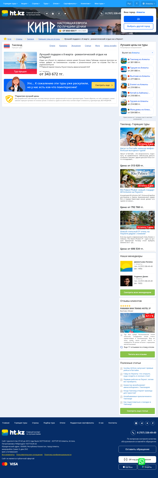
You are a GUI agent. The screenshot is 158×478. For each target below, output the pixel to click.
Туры (46, 3)
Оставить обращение (137, 449)
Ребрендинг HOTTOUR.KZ (26, 444)
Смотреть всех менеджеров (137, 292)
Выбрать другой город (138, 26)
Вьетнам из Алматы (140, 76)
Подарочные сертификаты (82, 423)
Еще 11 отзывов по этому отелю (139, 347)
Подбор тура (49, 423)
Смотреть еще (102, 85)
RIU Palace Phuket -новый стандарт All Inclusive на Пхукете (137, 191)
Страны (35, 3)
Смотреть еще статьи (137, 411)
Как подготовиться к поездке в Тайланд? (137, 403)
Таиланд (30, 39)
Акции (24, 3)
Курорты (63, 45)
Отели (56, 3)
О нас (101, 423)
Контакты (113, 423)
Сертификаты (70, 3)
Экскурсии (76, 45)
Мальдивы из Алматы (141, 109)
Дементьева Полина (143, 262)
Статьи (88, 45)
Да (138, 18)
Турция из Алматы (139, 67)
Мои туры (99, 3)
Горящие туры (9, 3)
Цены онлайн (110, 45)
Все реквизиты (8, 454)
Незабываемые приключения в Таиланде (137, 397)
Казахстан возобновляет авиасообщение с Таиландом (137, 386)
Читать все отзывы (137, 354)
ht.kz (9, 39)
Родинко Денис (141, 276)
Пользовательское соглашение (29, 454)
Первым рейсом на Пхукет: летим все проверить (138, 380)
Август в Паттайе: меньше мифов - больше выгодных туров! (137, 149)
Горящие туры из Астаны (49, 39)
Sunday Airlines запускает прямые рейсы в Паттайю (138, 369)
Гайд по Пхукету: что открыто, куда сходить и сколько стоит (137, 375)
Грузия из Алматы (139, 101)
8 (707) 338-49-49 (114, 13)
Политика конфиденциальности (57, 454)
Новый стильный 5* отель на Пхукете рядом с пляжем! (134, 232)
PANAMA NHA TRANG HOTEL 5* (135, 308)
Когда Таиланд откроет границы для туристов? (138, 392)
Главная (5, 423)
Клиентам (85, 3)
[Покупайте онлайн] (10, 464)
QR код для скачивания (140, 459)
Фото (97, 45)
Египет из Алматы (139, 84)
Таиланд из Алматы (140, 59)
